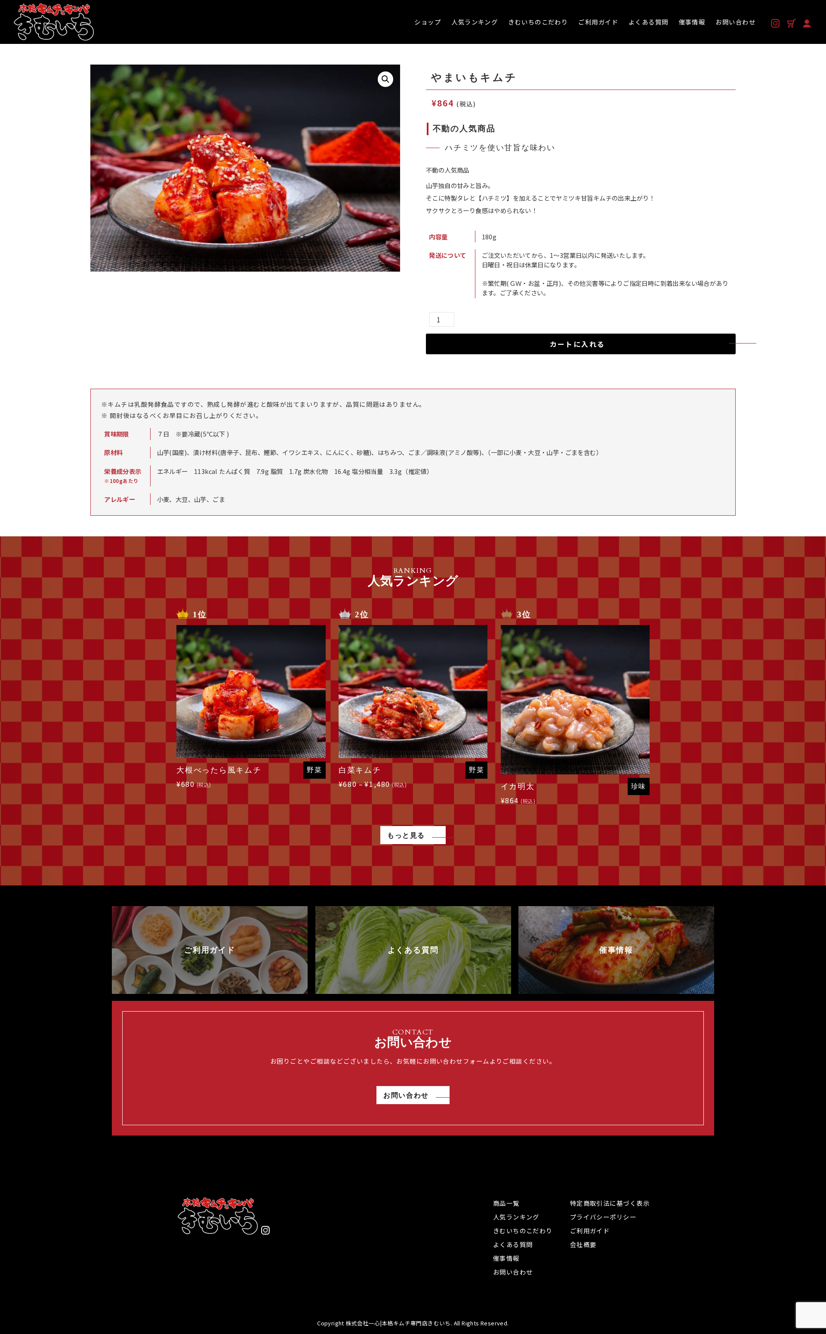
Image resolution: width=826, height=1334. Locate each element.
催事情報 (506, 1258)
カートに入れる (577, 344)
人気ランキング (516, 1216)
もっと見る (406, 835)
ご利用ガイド (590, 1230)
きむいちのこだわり (523, 1230)
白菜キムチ (360, 770)
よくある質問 (513, 1244)
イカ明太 (518, 786)
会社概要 (583, 1244)
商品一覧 (506, 1202)
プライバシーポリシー (603, 1216)
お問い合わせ (406, 1095)
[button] (385, 79)
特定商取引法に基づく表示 (610, 1202)
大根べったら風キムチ (219, 770)
